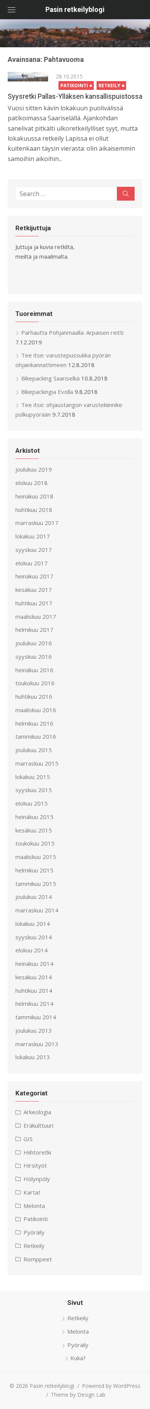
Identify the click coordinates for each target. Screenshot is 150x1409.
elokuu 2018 (31, 483)
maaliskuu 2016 (35, 710)
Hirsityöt (35, 1165)
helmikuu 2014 (34, 1003)
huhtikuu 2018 (33, 509)
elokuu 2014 (31, 950)
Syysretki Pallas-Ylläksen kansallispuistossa (75, 96)
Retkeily (109, 85)
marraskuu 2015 (36, 763)
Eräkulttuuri (38, 1125)
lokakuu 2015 (32, 777)
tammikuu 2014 (35, 1017)
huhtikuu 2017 (33, 603)
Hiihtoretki (37, 1152)
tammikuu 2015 (35, 883)
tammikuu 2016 (35, 736)
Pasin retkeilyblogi (75, 9)
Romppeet (37, 1259)
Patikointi (74, 85)
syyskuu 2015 (33, 790)
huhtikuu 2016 (33, 696)
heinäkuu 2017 (34, 576)
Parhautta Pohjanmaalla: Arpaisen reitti (72, 332)
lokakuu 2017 (32, 536)
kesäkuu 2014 (33, 977)
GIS (28, 1139)
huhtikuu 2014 (33, 990)
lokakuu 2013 (32, 1057)
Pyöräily (34, 1232)
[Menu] (11, 9)
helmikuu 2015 (34, 870)
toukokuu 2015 (35, 843)
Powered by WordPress (111, 1385)
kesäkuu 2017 (33, 589)
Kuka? (78, 1358)
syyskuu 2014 (33, 937)
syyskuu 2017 (33, 549)
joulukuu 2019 (33, 469)
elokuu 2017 (31, 563)
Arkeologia (37, 1112)
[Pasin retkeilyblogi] (75, 33)
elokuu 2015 (31, 803)
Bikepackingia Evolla (47, 391)
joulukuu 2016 (33, 643)
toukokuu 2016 (35, 683)
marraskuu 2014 (36, 910)
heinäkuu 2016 (34, 670)
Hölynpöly (36, 1179)
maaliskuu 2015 (35, 857)
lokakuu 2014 (32, 923)
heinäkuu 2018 (34, 496)
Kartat (31, 1192)
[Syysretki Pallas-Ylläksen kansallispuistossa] (28, 77)
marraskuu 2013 (36, 1044)
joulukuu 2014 (33, 897)
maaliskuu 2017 (35, 616)
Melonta (34, 1206)
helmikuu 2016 (34, 723)
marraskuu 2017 (36, 523)
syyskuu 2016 (33, 656)
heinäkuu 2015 (34, 817)
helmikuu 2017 (34, 629)
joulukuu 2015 (33, 750)
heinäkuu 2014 (34, 963)
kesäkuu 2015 (33, 830)
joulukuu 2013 (33, 1030)
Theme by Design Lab (78, 1394)
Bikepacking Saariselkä (50, 378)
